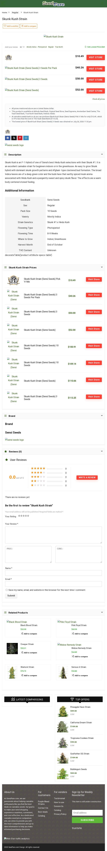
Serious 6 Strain (78, 667)
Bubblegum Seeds (78, 769)
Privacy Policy (60, 814)
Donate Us (58, 806)
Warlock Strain (27, 667)
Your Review (11, 524)
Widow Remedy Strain (81, 648)
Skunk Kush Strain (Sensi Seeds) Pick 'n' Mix (42, 280)
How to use (59, 802)
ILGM (72, 714)
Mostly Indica (31, 47)
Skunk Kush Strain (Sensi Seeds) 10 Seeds (41, 347)
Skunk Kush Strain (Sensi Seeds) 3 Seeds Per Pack (40, 296)
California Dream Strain (81, 722)
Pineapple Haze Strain (80, 707)
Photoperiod (42, 47)
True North (59, 47)
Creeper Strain (27, 644)
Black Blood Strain (29, 625)
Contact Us (43, 808)
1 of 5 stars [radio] (19, 516)
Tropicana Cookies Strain (82, 738)
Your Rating (10, 516)
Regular (15, 12)
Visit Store (95, 57)
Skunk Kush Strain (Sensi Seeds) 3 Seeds (40, 313)
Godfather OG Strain (79, 753)
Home (4, 12)
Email (8, 579)
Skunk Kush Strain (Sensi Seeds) (39, 330)
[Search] (102, 3)
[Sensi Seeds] (14, 145)
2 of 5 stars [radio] (20, 516)
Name (8, 568)
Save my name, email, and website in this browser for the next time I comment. (47, 590)
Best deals (43, 812)
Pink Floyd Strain (79, 625)
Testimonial (59, 798)
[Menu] (3, 3)
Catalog (41, 816)
